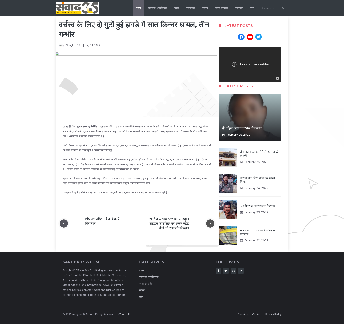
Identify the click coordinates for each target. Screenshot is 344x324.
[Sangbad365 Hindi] (77, 8)
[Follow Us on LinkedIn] (241, 271)
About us (243, 314)
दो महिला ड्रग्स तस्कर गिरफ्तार (242, 128)
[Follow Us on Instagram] (233, 271)
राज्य (138, 8)
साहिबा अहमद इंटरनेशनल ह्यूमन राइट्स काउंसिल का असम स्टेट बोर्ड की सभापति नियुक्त (169, 223)
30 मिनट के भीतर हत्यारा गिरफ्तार (257, 206)
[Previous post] (63, 223)
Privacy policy (273, 314)
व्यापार (205, 8)
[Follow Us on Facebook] (218, 271)
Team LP (124, 314)
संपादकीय (190, 8)
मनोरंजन (239, 8)
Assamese (268, 8)
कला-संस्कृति (221, 8)
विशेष (176, 8)
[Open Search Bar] (283, 8)
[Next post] (210, 223)
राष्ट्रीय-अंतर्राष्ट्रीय (157, 8)
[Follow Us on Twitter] (226, 271)
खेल (252, 8)
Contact (257, 314)
